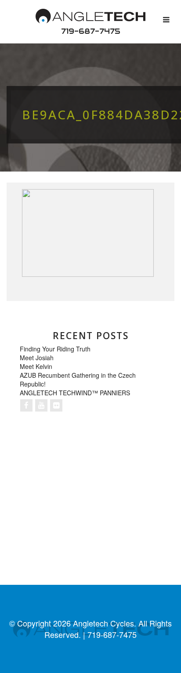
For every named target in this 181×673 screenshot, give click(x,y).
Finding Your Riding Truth (55, 348)
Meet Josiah (37, 357)
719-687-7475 (90, 31)
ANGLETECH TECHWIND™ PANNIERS (75, 392)
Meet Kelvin (36, 366)
